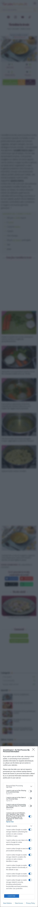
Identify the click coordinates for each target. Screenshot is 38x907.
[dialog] (19, 826)
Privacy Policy (30, 903)
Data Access (19, 903)
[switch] (30, 791)
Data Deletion (7, 903)
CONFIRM (11, 896)
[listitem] (19, 786)
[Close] (34, 750)
